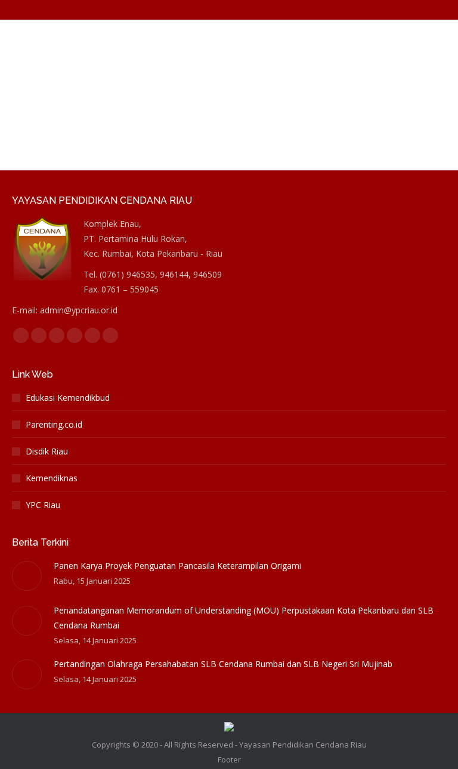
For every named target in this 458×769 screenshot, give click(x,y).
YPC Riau (43, 504)
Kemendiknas (52, 478)
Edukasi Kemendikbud (68, 397)
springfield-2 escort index (73, 60)
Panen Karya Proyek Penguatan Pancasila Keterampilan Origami (177, 565)
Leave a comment (336, 60)
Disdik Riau (47, 451)
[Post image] (27, 576)
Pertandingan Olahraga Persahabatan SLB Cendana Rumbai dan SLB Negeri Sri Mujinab (223, 664)
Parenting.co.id (54, 424)
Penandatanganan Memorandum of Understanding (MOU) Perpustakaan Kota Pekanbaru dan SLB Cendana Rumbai (244, 618)
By (172, 60)
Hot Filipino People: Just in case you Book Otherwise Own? (178, 39)
